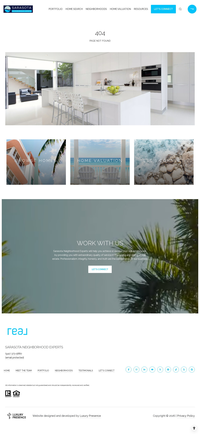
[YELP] (184, 369)
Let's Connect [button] (163, 9)
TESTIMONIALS (85, 370)
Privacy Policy (186, 415)
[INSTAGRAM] (136, 369)
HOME (7, 370)
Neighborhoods (96, 9)
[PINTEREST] (168, 369)
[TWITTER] (160, 369)
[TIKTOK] (176, 369)
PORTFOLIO (43, 370)
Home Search (74, 9)
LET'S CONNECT (106, 370)
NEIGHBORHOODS (64, 370)
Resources (141, 9)
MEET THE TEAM (24, 370)
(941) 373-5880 (13, 353)
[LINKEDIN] (144, 369)
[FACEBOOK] (128, 369)
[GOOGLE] (192, 369)
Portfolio (56, 9)
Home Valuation (120, 9)
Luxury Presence (90, 415)
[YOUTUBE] (152, 369)
